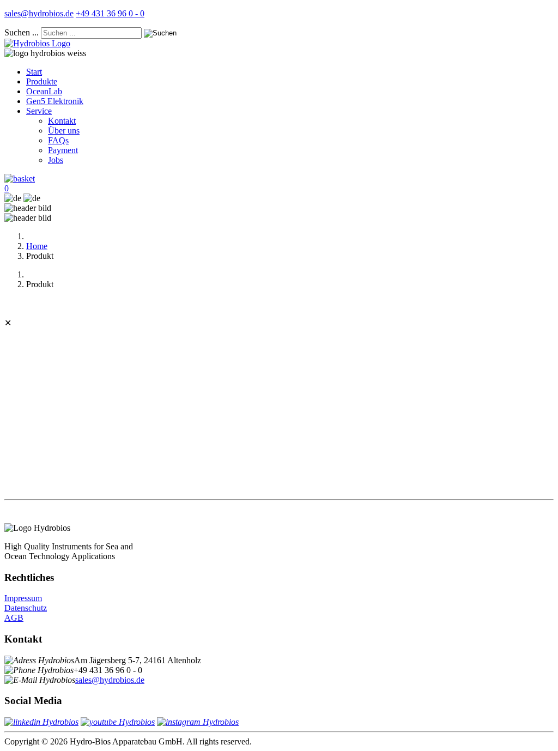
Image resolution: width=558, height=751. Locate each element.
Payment (63, 150)
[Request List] (19, 178)
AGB (13, 617)
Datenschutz (25, 608)
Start (34, 71)
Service (39, 111)
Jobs (55, 160)
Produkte (41, 81)
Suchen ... (21, 32)
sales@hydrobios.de (39, 13)
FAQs (58, 140)
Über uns (64, 130)
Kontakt (62, 120)
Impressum (23, 598)
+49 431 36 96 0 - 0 (110, 13)
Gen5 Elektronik (54, 101)
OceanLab (44, 91)
